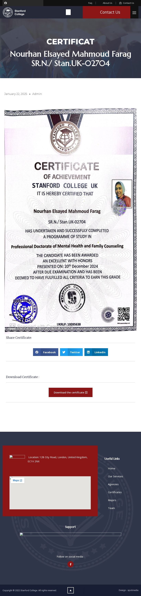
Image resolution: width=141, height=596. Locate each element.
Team (111, 508)
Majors (112, 500)
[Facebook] (5, 3)
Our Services (115, 476)
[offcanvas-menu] (134, 13)
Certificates (115, 492)
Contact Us (110, 12)
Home (111, 468)
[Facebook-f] (70, 564)
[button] (68, 12)
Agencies (113, 484)
